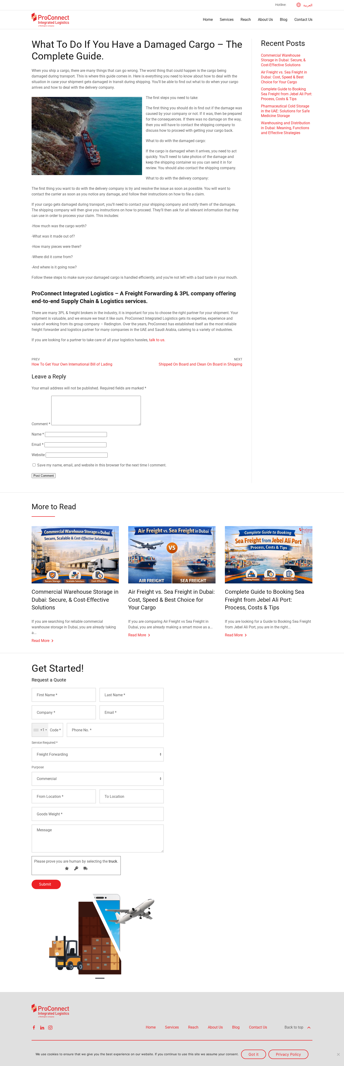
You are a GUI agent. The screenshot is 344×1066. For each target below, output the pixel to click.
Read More (40, 640)
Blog (283, 19)
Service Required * (45, 742)
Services (227, 19)
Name (38, 434)
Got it (254, 1054)
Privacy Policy (288, 1054)
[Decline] (338, 1054)
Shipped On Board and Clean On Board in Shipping (200, 364)
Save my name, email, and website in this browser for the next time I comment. (101, 465)
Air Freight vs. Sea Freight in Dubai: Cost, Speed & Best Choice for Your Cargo (284, 77)
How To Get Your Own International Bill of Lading (72, 364)
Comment (41, 424)
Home (208, 19)
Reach (246, 19)
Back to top (294, 1027)
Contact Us (303, 19)
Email (38, 444)
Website (38, 455)
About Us (265, 19)
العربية (307, 5)
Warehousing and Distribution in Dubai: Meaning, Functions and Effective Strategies (285, 128)
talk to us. (157, 340)
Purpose (38, 767)
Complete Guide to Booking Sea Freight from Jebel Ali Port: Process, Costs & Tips (286, 94)
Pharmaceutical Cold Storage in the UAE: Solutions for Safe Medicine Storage (285, 111)
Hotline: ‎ (281, 5)
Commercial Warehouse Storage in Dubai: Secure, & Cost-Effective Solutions (283, 60)
